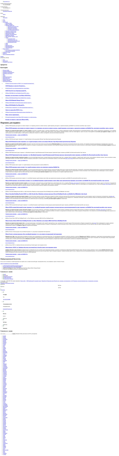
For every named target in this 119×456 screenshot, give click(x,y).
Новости (5, 53)
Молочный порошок (12, 27)
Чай (4, 74)
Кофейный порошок (9, 35)
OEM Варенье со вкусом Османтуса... (15, 85)
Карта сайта (23, 280)
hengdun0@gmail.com (7, 11)
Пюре (6, 44)
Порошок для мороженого (11, 34)
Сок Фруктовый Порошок (13, 29)
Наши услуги (6, 48)
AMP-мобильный (30, 280)
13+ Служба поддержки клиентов (12, 49)
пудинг (94, 223)
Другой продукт (8, 47)
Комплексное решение (10, 51)
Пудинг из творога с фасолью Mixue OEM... (17, 119)
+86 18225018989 (6, 299)
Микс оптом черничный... (12, 114)
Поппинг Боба (8, 23)
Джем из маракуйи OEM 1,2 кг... (14, 110)
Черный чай (44, 280)
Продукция (5, 22)
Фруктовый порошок (7, 81)
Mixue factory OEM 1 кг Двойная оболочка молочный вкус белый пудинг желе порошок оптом (31, 247)
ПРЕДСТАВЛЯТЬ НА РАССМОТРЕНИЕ (9, 263)
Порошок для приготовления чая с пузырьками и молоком (85, 280)
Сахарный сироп (11, 38)
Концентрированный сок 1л (14, 41)
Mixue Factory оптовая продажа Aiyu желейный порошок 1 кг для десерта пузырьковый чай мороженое (33, 234)
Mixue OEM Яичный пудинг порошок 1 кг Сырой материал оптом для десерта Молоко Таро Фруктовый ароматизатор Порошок (40, 141)
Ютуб (4, 14)
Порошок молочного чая (13, 26)
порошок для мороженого (65, 280)
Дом (4, 19)
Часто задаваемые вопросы (8, 54)
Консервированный (9, 46)
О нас (4, 20)
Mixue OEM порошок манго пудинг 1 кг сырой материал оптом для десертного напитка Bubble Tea (32, 167)
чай (72, 280)
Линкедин (5, 17)
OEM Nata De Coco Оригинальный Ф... (16, 90)
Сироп (6, 37)
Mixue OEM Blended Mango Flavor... (15, 100)
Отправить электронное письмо (7, 283)
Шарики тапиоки (6, 80)
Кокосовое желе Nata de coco (53, 280)
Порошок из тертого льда (10, 30)
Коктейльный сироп (12, 42)
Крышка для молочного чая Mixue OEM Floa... (18, 95)
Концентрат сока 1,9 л (12, 39)
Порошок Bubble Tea (9, 25)
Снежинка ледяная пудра (10, 32)
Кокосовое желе (8, 45)
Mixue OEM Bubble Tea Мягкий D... (15, 105)
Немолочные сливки (9, 33)
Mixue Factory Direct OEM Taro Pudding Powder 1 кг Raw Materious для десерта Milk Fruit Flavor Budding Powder (36, 220)
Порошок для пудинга (12, 28)
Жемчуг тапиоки (9, 24)
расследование (8, 137)
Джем (6, 43)
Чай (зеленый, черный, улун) (11, 36)
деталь (13, 137)
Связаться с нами (6, 52)
